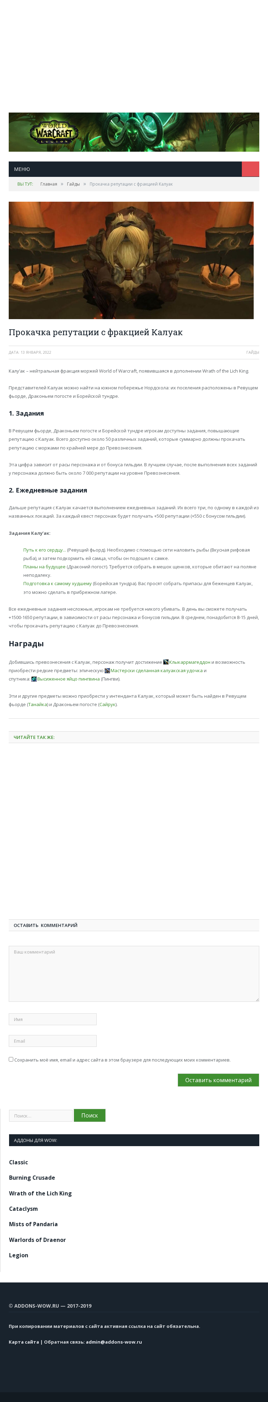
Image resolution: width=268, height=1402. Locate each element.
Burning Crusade (32, 1177)
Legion (18, 1255)
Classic (18, 1162)
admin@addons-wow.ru (114, 1342)
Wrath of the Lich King (40, 1193)
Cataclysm (23, 1209)
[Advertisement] (134, 49)
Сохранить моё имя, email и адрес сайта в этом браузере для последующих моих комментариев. (122, 1060)
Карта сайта (24, 1342)
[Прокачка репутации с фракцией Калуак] (134, 261)
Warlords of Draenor (37, 1240)
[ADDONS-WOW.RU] (134, 130)
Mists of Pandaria (33, 1224)
